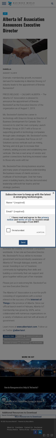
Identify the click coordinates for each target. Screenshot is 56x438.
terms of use (25, 219)
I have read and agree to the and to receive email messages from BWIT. (28, 219)
